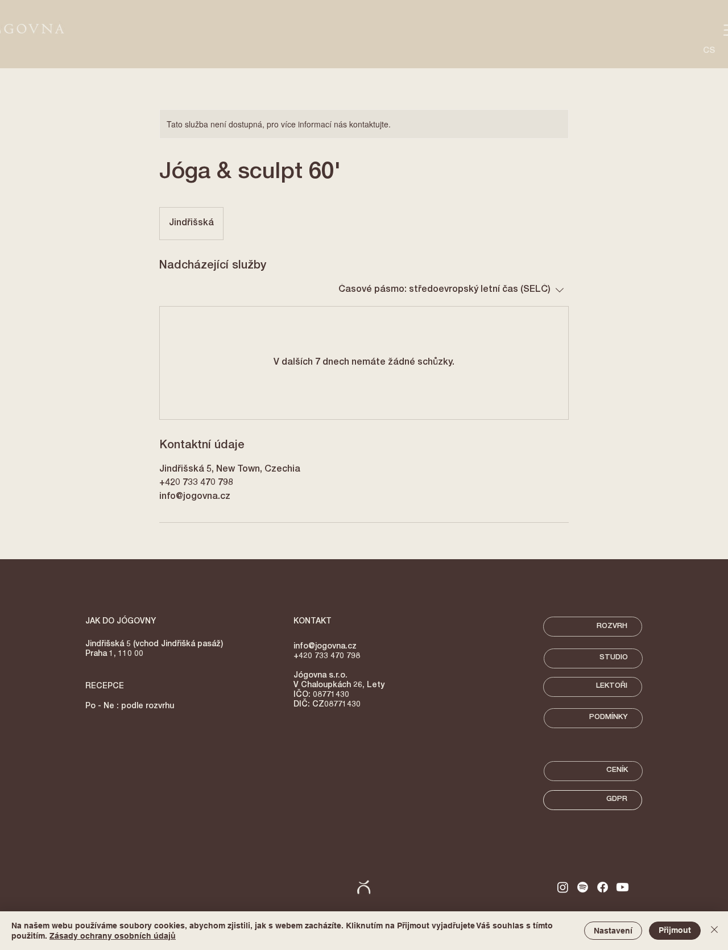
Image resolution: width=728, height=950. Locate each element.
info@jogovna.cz (325, 647)
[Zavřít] (714, 930)
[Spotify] (583, 887)
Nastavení (613, 930)
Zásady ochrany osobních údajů (112, 935)
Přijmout (675, 930)
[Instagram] (563, 887)
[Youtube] (622, 887)
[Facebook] (602, 887)
